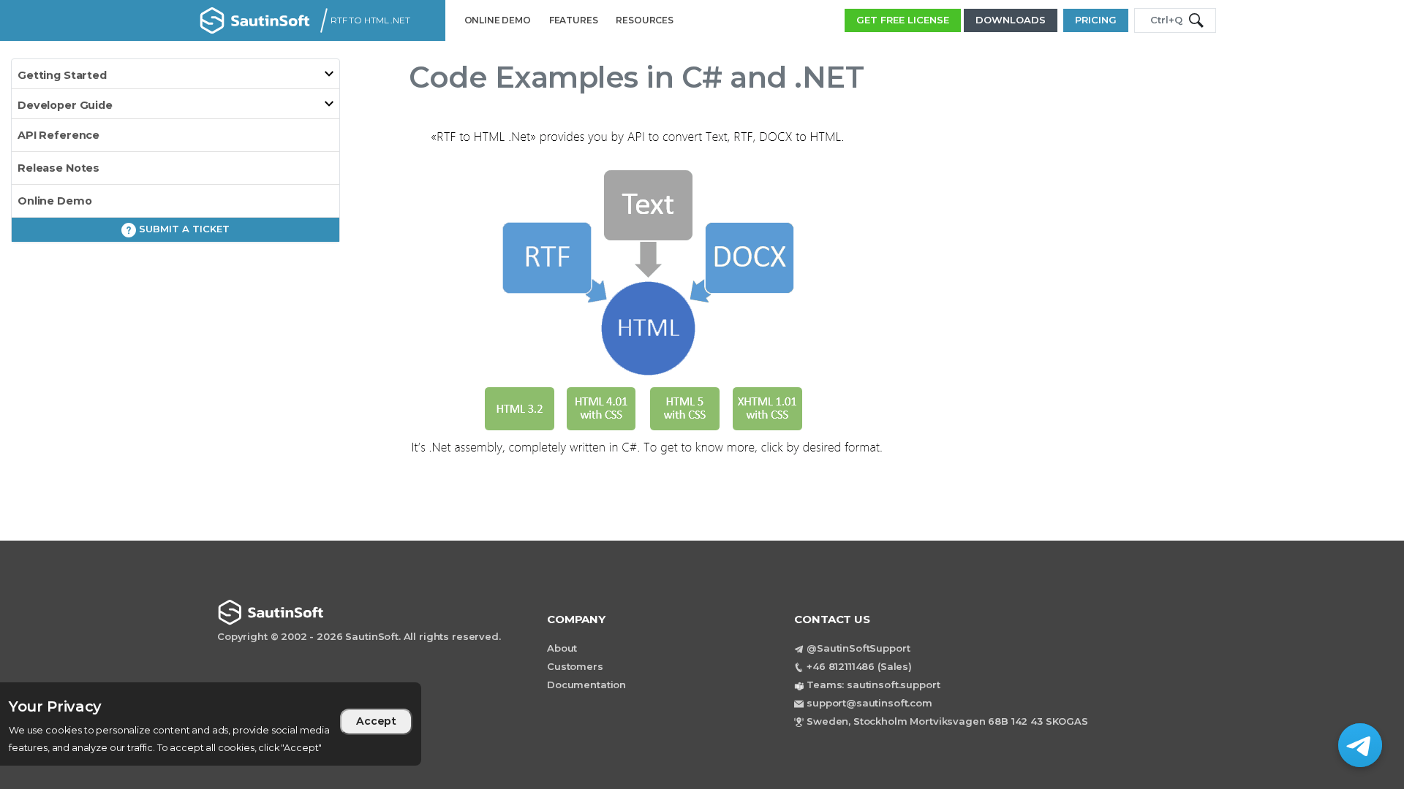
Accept (376, 721)
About (562, 648)
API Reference (58, 135)
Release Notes (58, 168)
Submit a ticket (183, 229)
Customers (575, 666)
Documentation (586, 684)
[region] (210, 724)
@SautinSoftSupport (858, 648)
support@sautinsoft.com (869, 703)
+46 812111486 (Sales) (859, 666)
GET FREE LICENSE (902, 20)
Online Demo (54, 200)
